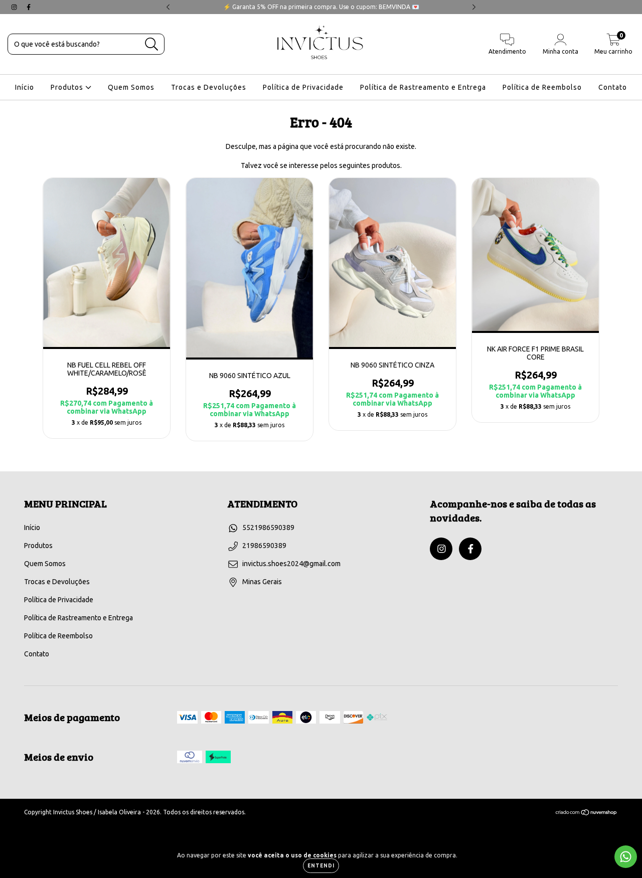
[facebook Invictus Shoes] (28, 7)
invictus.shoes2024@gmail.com (291, 564)
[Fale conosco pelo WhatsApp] (625, 856)
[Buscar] (152, 44)
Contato (612, 87)
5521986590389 (268, 527)
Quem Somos (131, 87)
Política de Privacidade (303, 87)
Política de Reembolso (542, 87)
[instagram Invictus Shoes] (15, 7)
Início (24, 87)
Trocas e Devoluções (208, 87)
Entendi (321, 865)
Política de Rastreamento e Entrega (423, 87)
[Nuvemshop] (586, 813)
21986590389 (264, 546)
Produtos (68, 87)
